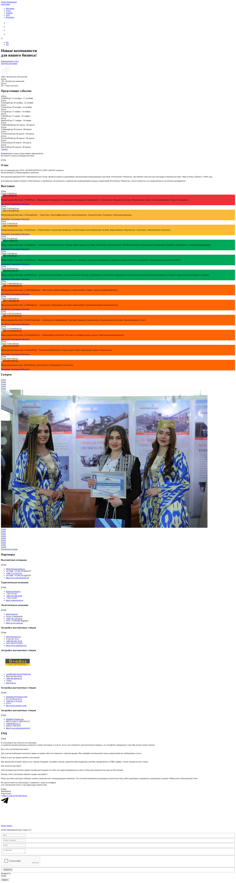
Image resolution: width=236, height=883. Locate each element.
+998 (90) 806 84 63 (14, 678)
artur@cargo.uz (12, 614)
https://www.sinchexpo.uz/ (16, 645)
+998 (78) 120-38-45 (14, 618)
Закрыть (5, 880)
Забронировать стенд (10, 61)
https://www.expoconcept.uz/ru (18, 728)
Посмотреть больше (9, 549)
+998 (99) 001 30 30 (14, 641)
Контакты (10, 17)
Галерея (9, 13)
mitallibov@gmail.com (15, 719)
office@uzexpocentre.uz (15, 569)
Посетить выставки (9, 63)
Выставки (10, 8)
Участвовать (16, 204)
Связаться (8, 870)
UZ (7, 45)
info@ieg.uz (22, 796)
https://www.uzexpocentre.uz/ (17, 578)
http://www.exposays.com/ (16, 706)
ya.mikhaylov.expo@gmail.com (18, 674)
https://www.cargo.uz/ (14, 623)
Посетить (26, 204)
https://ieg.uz (11, 683)
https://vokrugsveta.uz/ (14, 600)
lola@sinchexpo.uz (13, 637)
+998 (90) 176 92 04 (14, 701)
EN (7, 42)
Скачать (4, 149)
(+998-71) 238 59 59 (9, 796)
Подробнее (5, 204)
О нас (8, 11)
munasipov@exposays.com (16, 697)
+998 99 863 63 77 (13, 724)
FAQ (8, 15)
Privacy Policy (6, 826)
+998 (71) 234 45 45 (14, 573)
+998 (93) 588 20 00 (14, 596)
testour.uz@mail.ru (13, 591)
